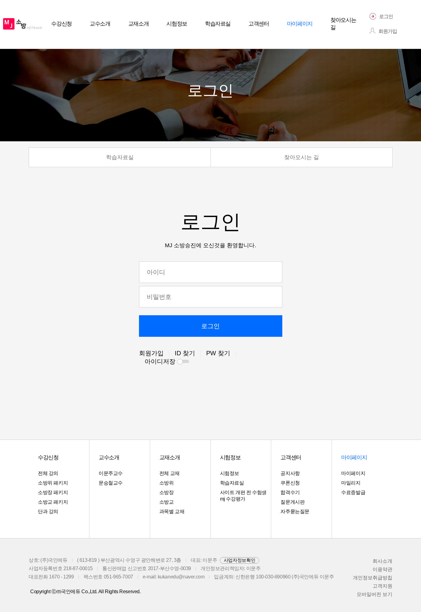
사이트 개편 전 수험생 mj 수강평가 (243, 495)
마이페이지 (353, 473)
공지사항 (290, 473)
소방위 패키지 (53, 482)
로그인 (210, 326)
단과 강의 (48, 511)
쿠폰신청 (290, 482)
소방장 (166, 492)
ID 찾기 (185, 353)
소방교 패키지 (53, 502)
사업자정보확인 (239, 560)
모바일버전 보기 (374, 594)
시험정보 (229, 473)
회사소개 (382, 561)
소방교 (166, 502)
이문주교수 (111, 473)
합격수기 (290, 492)
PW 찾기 (218, 353)
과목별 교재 (172, 511)
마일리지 (350, 482)
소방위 (166, 482)
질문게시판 (292, 502)
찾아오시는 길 (301, 157)
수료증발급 (353, 492)
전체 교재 (169, 473)
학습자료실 (120, 157)
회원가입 (151, 353)
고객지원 (382, 586)
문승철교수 (111, 482)
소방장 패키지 (53, 492)
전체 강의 (48, 473)
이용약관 (382, 569)
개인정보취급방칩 (372, 577)
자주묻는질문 (294, 511)
